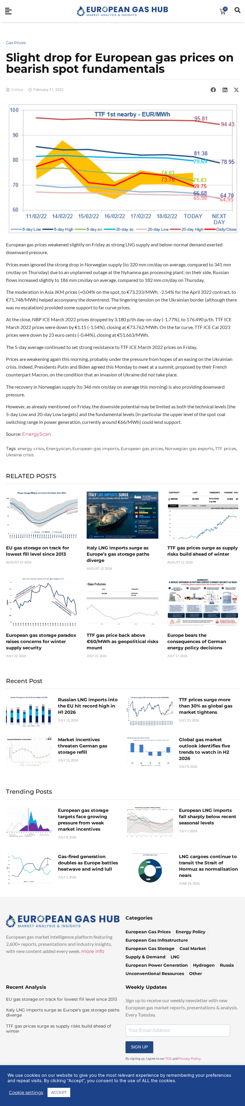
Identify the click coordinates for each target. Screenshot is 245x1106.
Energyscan (58, 448)
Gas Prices (16, 42)
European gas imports (95, 448)
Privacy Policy (189, 1058)
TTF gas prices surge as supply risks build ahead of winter (58, 1028)
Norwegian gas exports (189, 448)
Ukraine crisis (20, 455)
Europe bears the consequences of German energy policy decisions (196, 641)
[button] (213, 89)
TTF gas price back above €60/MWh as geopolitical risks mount (122, 641)
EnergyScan (37, 434)
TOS (168, 1058)
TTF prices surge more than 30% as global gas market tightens (205, 706)
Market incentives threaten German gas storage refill (82, 746)
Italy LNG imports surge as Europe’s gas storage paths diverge (118, 554)
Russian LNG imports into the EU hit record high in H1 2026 (88, 706)
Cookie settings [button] (26, 1092)
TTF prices (225, 448)
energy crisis (31, 448)
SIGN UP (139, 1047)
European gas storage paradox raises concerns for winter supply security (41, 641)
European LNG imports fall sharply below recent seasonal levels (207, 816)
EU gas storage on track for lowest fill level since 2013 (61, 999)
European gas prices (142, 448)
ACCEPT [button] (59, 1092)
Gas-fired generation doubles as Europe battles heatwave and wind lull (88, 863)
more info (92, 951)
